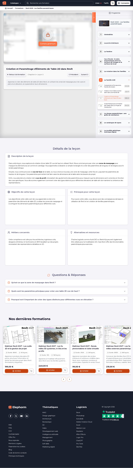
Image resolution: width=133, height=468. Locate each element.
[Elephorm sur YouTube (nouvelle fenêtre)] (21, 416)
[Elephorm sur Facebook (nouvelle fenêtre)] (11, 416)
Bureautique (46, 422)
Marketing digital (48, 447)
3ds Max (79, 447)
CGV (10, 431)
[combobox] (59, 3)
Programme (115, 13)
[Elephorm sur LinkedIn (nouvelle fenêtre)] (27, 416)
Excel (78, 425)
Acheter (18, 371)
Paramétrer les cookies (17, 447)
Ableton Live (80, 428)
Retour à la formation (17, 74)
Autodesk (79, 419)
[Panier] (113, 3)
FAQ (10, 428)
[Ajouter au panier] (31, 371)
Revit (78, 412)
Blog (10, 450)
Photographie (47, 441)
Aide (10, 425)
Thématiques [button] (50, 407)
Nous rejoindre (14, 440)
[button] (64, 379)
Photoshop (80, 416)
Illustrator (79, 431)
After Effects (81, 434)
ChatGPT (79, 441)
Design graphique (48, 416)
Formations (19, 8)
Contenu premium (48, 44)
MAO (44, 412)
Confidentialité (14, 434)
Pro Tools (79, 444)
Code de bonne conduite (18, 453)
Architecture (46, 419)
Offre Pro (12, 437)
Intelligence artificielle (50, 434)
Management (47, 437)
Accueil (10, 8)
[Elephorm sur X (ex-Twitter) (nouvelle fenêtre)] (16, 416)
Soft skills (45, 444)
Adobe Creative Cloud (84, 422)
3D (43, 425)
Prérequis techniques (16, 456)
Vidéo (44, 428)
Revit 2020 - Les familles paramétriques (40, 8)
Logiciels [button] (81, 407)
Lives (97, 3)
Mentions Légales (15, 443)
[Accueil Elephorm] (17, 407)
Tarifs (106, 3)
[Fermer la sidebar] (94, 17)
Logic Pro (79, 437)
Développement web (50, 431)
